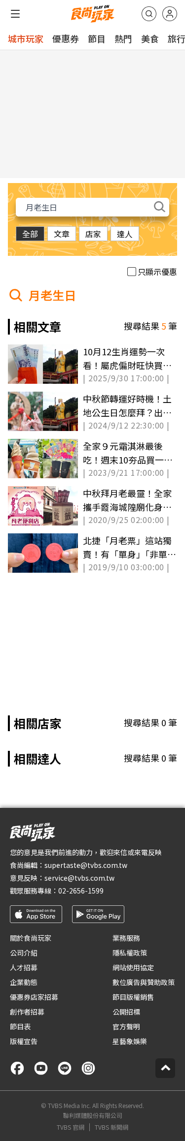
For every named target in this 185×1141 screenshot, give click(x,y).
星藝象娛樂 (129, 1041)
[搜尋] (149, 13)
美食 (150, 38)
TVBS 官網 (70, 1127)
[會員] (169, 13)
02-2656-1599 (81, 890)
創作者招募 (27, 1012)
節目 (97, 38)
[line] (64, 1068)
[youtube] (41, 1068)
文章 (62, 234)
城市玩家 (25, 38)
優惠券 (65, 38)
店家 (93, 234)
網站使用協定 (133, 967)
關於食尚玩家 (30, 938)
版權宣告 (23, 1041)
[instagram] (88, 1068)
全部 (30, 234)
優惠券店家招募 (34, 997)
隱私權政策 (129, 952)
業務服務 (126, 938)
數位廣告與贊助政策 (143, 982)
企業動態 (23, 982)
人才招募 (23, 967)
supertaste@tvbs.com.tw (85, 865)
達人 (125, 234)
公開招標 (126, 1012)
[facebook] (17, 1068)
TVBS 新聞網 (111, 1127)
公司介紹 (23, 952)
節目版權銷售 (133, 997)
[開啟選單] (15, 13)
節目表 (20, 1026)
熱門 (123, 38)
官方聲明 (126, 1026)
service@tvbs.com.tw (79, 878)
